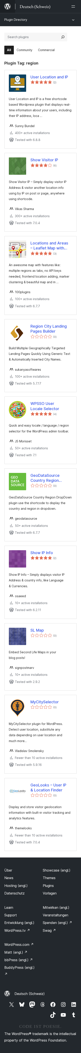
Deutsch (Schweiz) (29, 994)
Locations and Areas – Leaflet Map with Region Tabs (49, 246)
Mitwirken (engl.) (56, 907)
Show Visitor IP (44, 160)
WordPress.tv (17, 930)
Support (10, 915)
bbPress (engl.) (18, 960)
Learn (8, 907)
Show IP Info (41, 552)
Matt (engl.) (15, 952)
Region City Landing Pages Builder (48, 328)
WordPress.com (19, 944)
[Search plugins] (63, 37)
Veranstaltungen (55, 915)
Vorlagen (50, 893)
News (8, 878)
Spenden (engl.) (57, 922)
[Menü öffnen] (74, 6)
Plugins (48, 885)
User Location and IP (49, 77)
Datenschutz (14, 893)
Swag (49, 930)
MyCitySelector (44, 702)
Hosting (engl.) (16, 885)
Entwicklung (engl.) (19, 922)
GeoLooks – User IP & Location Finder (48, 787)
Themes (49, 878)
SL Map (37, 630)
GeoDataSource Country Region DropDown (45, 478)
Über (8, 870)
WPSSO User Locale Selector (44, 406)
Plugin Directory (15, 19)
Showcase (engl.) (56, 870)
